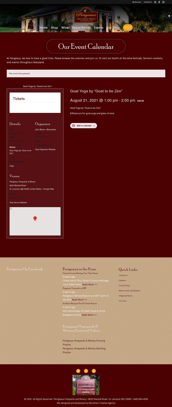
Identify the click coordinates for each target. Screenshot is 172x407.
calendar (80, 58)
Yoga (12, 165)
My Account (136, 2)
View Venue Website (18, 202)
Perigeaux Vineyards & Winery (22, 181)
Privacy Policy (124, 285)
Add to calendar (84, 125)
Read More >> (89, 284)
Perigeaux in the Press (79, 269)
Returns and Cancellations (129, 290)
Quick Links (128, 269)
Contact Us (148, 2)
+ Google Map (48, 189)
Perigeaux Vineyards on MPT (74, 288)
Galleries (122, 280)
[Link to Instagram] (163, 2)
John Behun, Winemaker (45, 129)
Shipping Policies (125, 295)
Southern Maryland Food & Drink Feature (80, 303)
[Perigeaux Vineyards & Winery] (86, 14)
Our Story (123, 301)
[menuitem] (136, 2)
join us (94, 58)
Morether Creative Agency (102, 402)
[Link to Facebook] (159, 2)
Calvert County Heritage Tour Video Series (80, 273)
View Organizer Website (45, 149)
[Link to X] (155, 2)
